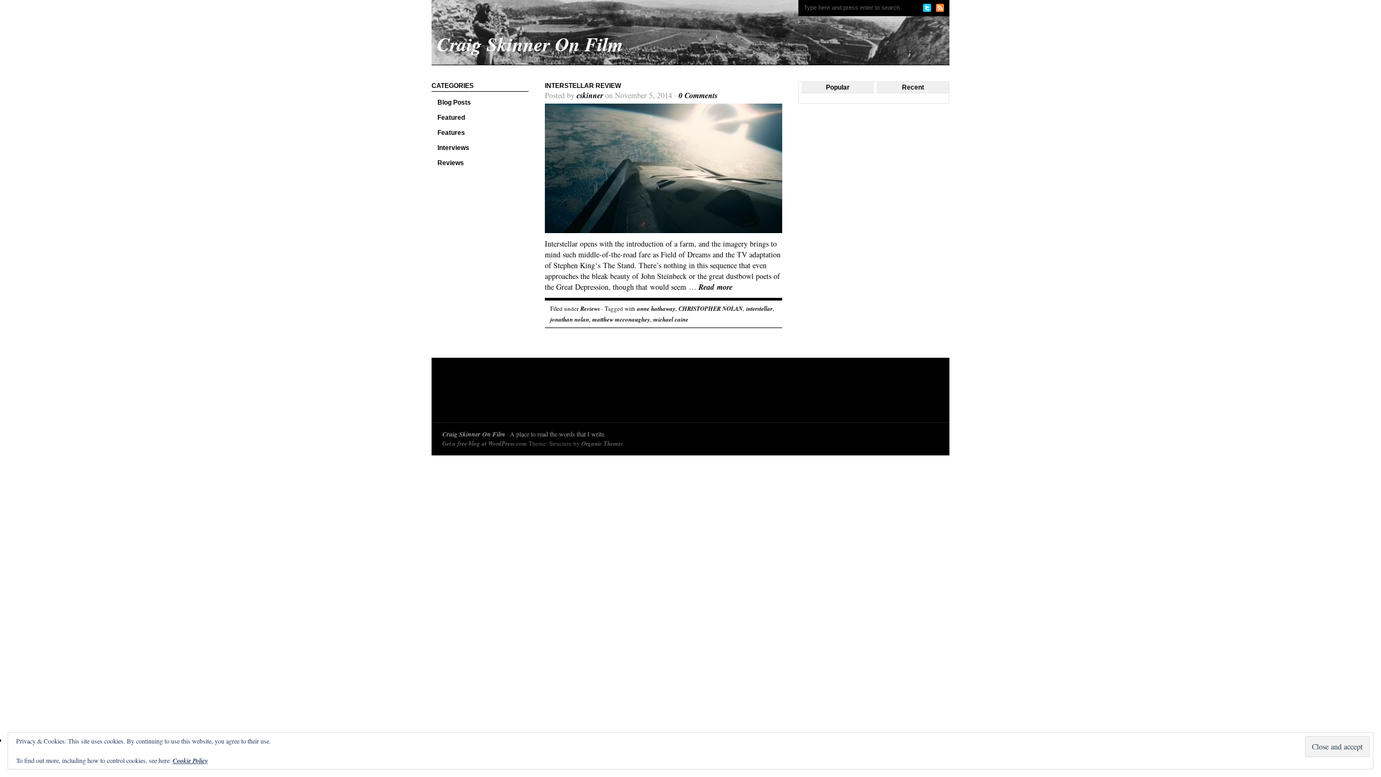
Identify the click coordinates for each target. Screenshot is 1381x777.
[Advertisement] (638, 393)
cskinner (590, 95)
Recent (913, 87)
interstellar (759, 308)
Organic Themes (602, 443)
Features (451, 133)
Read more (716, 287)
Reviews (450, 163)
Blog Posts (454, 102)
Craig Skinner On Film (473, 434)
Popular (838, 87)
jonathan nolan (569, 319)
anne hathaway (656, 308)
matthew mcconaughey (621, 319)
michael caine (670, 319)
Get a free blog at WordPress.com (484, 443)
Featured (451, 117)
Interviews (453, 148)
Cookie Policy (190, 760)
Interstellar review (583, 86)
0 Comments (698, 95)
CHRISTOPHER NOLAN (711, 308)
